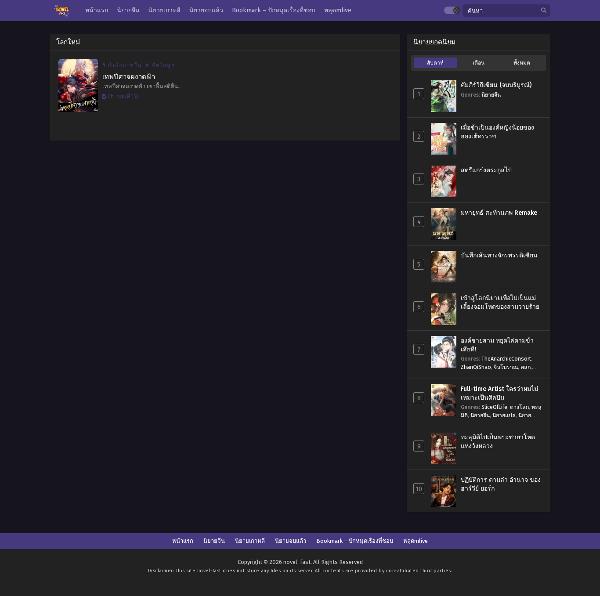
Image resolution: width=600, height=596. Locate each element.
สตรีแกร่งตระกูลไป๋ (486, 170)
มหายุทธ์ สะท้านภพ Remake (499, 213)
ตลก (525, 367)
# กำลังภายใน (122, 65)
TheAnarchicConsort (506, 358)
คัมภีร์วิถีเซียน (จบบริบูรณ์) (496, 85)
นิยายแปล (504, 415)
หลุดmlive (415, 541)
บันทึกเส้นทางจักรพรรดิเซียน (499, 255)
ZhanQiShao (476, 367)
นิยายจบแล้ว (290, 541)
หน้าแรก (182, 541)
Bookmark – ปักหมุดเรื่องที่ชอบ (354, 541)
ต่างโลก (519, 407)
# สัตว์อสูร (160, 65)
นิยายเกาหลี (250, 541)
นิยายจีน (491, 94)
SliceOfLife (494, 407)
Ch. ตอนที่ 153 (122, 97)
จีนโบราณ (506, 367)
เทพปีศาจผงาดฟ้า (128, 77)
